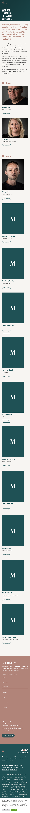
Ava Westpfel (7, 593)
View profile (7, 114)
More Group (9, 765)
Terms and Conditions (18, 767)
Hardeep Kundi (7, 370)
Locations (21, 759)
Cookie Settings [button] (6, 809)
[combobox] (3, 702)
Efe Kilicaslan (7, 414)
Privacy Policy (5, 769)
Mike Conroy (6, 107)
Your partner (9, 757)
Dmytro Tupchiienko (9, 637)
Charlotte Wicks (8, 281)
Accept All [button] (14, 809)
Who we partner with (20, 757)
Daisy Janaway (7, 504)
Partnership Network (7, 760)
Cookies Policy (13, 769)
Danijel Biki (6, 192)
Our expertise (13, 759)
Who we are (5, 759)
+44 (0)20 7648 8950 (18, 666)
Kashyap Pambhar (8, 459)
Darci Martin (6, 548)
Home (3, 757)
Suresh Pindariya (8, 236)
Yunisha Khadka (8, 325)
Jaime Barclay (6, 139)
